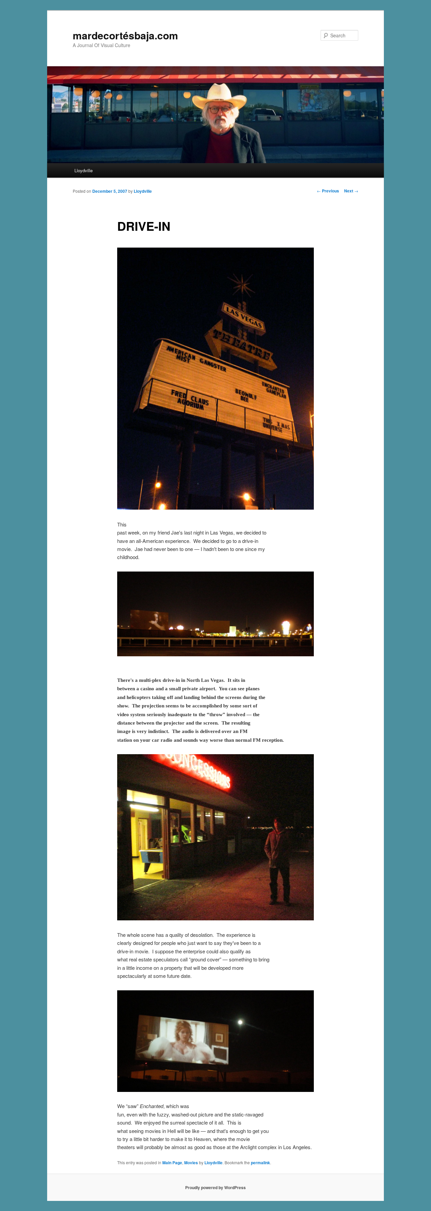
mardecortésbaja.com (125, 35)
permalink (260, 1163)
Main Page (172, 1163)
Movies (191, 1163)
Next (351, 191)
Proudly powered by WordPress (215, 1187)
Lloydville (83, 170)
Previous (328, 191)
